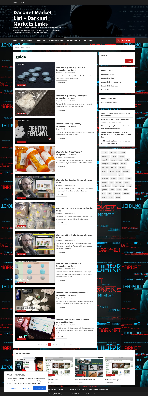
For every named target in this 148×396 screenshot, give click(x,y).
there (109, 193)
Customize (13, 388)
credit (127, 160)
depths (113, 167)
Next (70, 345)
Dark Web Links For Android (111, 82)
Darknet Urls (88, 41)
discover (122, 167)
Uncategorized (21, 85)
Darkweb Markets (73, 41)
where (104, 197)
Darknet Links (41, 41)
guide (121, 175)
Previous (41, 345)
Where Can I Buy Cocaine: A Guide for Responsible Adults (35, 328)
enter (118, 171)
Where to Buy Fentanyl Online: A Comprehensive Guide (35, 75)
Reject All (26, 388)
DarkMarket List (77, 394)
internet (128, 178)
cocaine (121, 156)
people (104, 189)
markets (126, 182)
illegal (121, 178)
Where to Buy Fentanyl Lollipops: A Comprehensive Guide (35, 103)
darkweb (105, 167)
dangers (115, 163)
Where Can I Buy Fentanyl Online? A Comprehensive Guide (35, 300)
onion (115, 186)
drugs (104, 171)
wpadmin (59, 72)
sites (125, 189)
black (114, 156)
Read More (61, 82)
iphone (104, 182)
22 (66, 345)
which (111, 197)
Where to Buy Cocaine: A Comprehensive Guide (35, 187)
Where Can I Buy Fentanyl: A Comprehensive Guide (35, 272)
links (111, 182)
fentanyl (113, 175)
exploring (126, 171)
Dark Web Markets (107, 78)
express (105, 175)
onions (121, 186)
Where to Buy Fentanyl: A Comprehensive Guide (35, 215)
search (119, 189)
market (118, 182)
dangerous (106, 163)
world (118, 197)
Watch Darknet (127, 41)
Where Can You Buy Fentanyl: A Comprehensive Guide (35, 131)
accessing (113, 152)
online (129, 186)
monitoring (106, 186)
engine (111, 171)
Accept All (39, 388)
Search (104, 55)
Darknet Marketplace (56, 41)
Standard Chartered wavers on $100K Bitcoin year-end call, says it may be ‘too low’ (116, 134)
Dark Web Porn (106, 90)
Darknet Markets (26, 41)
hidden (113, 178)
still (103, 193)
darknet (123, 163)
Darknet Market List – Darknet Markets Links (32, 18)
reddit (112, 189)
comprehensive (116, 160)
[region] (26, 381)
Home (15, 41)
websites (126, 193)
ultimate (117, 193)
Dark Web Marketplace (109, 86)
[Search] (113, 41)
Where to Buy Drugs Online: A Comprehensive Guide (35, 159)
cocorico (105, 160)
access (104, 152)
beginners (105, 156)
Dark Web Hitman (107, 74)
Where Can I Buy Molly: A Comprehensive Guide (35, 244)
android (122, 152)
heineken (105, 178)
